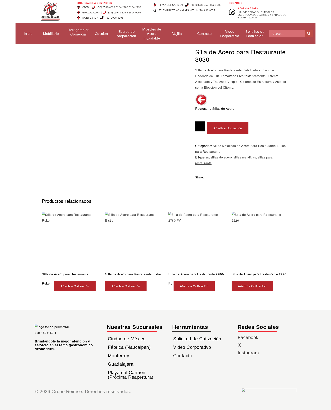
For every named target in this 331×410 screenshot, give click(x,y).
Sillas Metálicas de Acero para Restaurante (244, 146)
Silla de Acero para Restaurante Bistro (133, 274)
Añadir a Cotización (227, 128)
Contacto (182, 355)
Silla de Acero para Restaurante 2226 (259, 274)
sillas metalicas (245, 157)
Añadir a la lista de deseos (200, 126)
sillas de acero (221, 157)
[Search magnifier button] (309, 33)
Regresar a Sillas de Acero (214, 108)
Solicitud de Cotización (197, 338)
